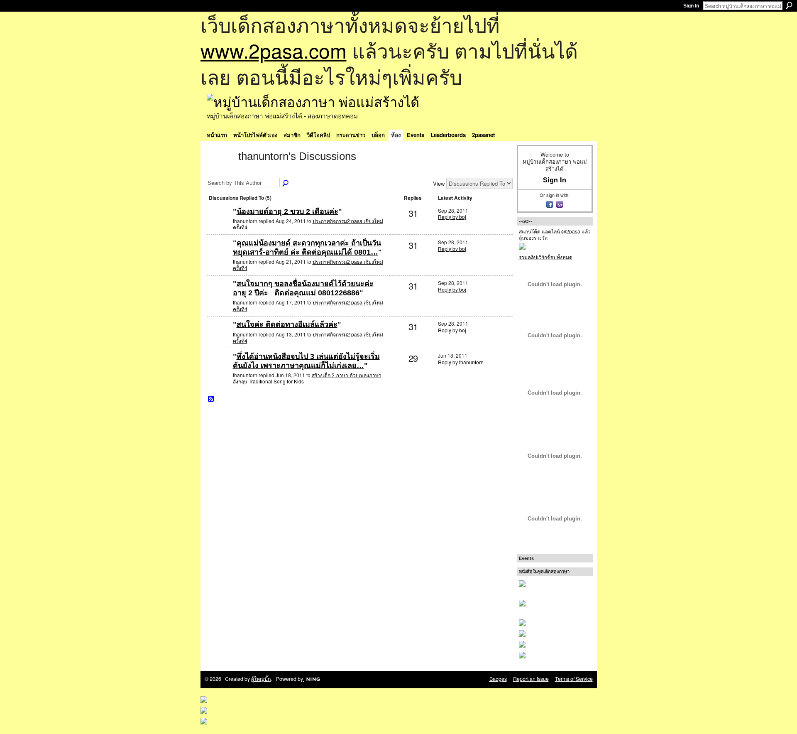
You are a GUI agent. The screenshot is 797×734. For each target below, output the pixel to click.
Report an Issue (531, 678)
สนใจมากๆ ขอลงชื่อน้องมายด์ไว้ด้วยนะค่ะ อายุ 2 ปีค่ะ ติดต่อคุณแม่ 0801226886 (303, 288)
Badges (498, 678)
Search (789, 5)
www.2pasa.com (273, 50)
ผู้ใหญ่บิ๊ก (261, 678)
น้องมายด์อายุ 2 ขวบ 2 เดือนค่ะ (287, 211)
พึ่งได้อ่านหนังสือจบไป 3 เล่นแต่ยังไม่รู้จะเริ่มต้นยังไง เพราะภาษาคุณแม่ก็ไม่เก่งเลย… (306, 361)
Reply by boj (452, 216)
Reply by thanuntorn (461, 362)
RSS (211, 399)
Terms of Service (574, 678)
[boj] (219, 224)
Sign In (691, 6)
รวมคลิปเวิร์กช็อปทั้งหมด (545, 256)
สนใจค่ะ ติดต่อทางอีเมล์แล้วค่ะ (287, 324)
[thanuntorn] (220, 171)
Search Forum (286, 183)
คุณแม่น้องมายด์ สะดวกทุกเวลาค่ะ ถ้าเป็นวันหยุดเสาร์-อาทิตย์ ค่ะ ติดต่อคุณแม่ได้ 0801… (307, 247)
